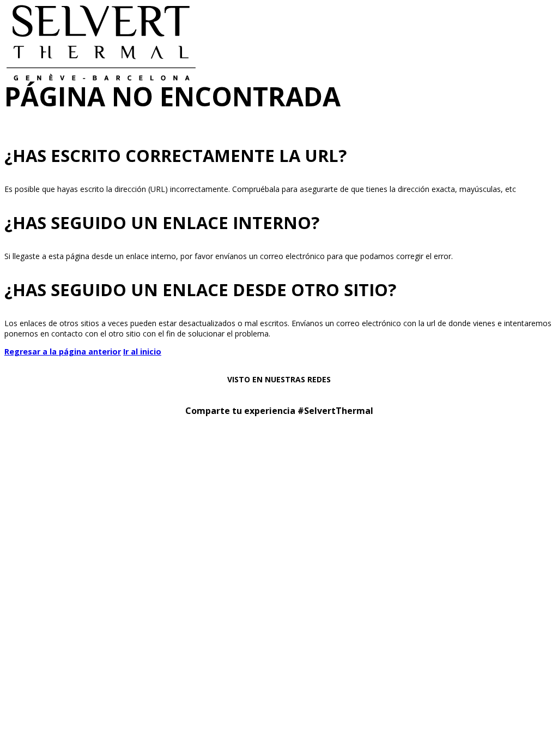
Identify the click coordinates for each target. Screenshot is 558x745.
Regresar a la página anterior (62, 351)
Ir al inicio (142, 351)
